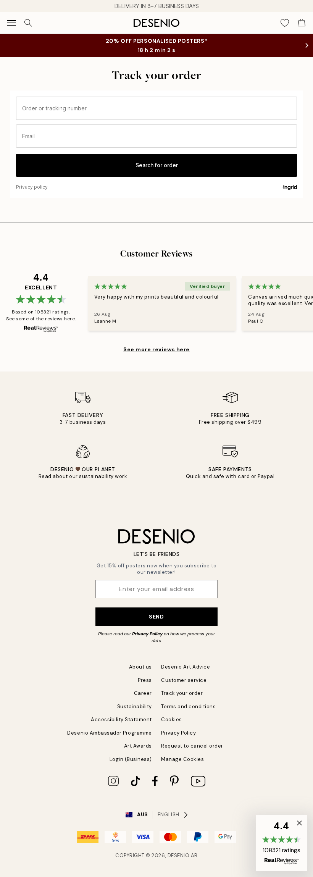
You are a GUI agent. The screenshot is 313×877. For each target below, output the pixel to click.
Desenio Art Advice (185, 667)
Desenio (179, 855)
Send (156, 616)
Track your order (182, 693)
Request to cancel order (192, 746)
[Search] (28, 23)
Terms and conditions (188, 706)
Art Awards (138, 746)
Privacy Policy (147, 634)
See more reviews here (156, 349)
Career (143, 693)
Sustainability (134, 706)
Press (145, 680)
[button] (281, 843)
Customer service (184, 680)
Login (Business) (131, 759)
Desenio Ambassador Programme (109, 733)
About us (140, 667)
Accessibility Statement (121, 719)
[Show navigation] (11, 23)
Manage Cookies (182, 759)
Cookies (171, 719)
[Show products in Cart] (301, 23)
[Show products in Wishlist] (284, 23)
